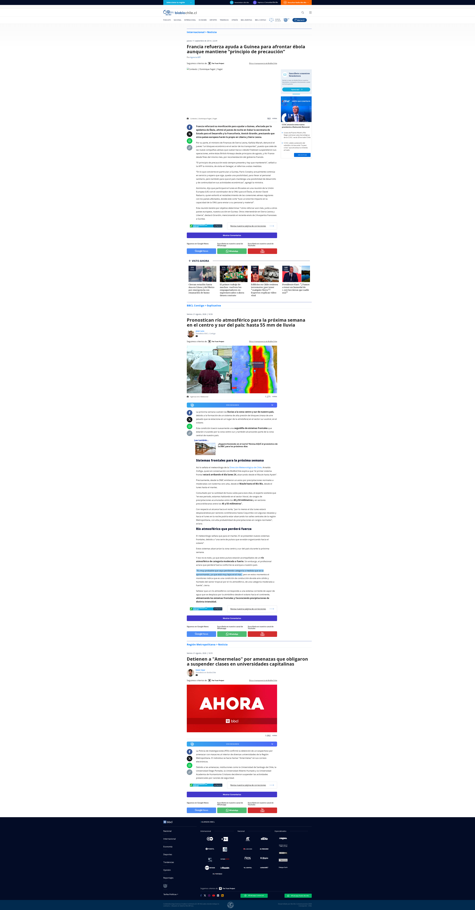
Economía (203, 20)
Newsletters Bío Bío (242, 2)
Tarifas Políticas (170, 894)
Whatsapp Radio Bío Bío (300, 896)
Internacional (190, 20)
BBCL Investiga (246, 20)
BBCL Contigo (260, 20)
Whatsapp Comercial (256, 895)
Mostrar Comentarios (232, 235)
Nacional (177, 20)
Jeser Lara (200, 331)
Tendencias (224, 20)
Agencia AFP (195, 57)
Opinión (235, 20)
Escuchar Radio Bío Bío (297, 2)
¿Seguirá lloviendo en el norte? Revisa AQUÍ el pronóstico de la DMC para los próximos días (248, 445)
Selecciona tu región (175, 2)
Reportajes (168, 877)
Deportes (213, 20)
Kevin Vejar (200, 670)
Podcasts (167, 20)
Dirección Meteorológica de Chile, (245, 467)
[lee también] (206, 449)
